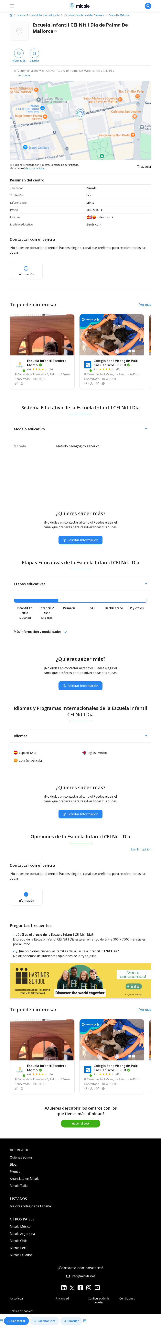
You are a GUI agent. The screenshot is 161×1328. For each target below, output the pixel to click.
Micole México (20, 1226)
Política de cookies (22, 1311)
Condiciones (127, 1298)
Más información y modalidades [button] (37, 631)
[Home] (11, 15)
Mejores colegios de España (30, 1206)
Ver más (145, 304)
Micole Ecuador (21, 1255)
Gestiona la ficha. (34, 168)
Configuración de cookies (99, 1300)
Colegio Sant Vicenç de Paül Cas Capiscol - (116, 362)
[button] (80, 429)
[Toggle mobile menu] (12, 6)
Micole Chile (18, 1241)
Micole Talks (19, 1186)
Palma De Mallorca (119, 15)
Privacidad (62, 1298)
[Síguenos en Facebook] (80, 1287)
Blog (13, 1164)
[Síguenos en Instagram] (88, 1287)
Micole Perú (18, 1248)
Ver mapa (24, 75)
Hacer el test (80, 1123)
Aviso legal (16, 1298)
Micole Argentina (22, 1233)
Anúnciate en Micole (24, 1178)
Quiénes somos (21, 1157)
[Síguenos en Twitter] (72, 1287)
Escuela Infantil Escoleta (46, 362)
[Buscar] (148, 6)
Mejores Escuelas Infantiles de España (38, 15)
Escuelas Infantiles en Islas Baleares (84, 15)
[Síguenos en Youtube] (97, 1287)
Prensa (15, 1171)
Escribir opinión (141, 849)
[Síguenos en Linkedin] (64, 1287)
